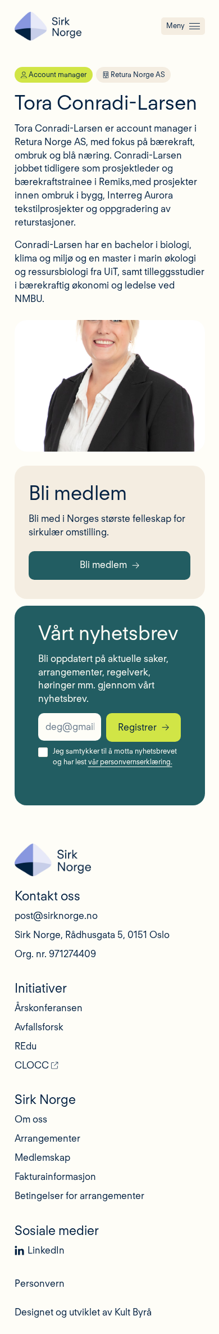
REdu (25, 1046)
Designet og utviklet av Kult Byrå (83, 1312)
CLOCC (32, 1065)
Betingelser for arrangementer (79, 1195)
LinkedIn (46, 1250)
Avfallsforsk (39, 1027)
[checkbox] (43, 752)
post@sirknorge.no (56, 915)
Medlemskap (42, 1157)
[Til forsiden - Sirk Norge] (48, 26)
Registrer (137, 727)
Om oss (31, 1119)
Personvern (40, 1283)
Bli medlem (103, 564)
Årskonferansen (49, 1007)
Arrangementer (47, 1138)
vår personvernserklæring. (130, 762)
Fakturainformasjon (55, 1176)
